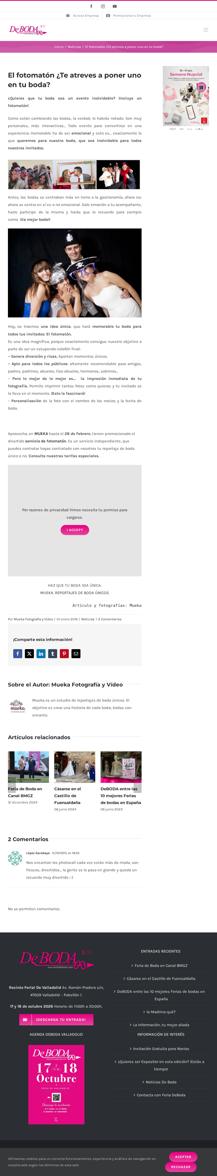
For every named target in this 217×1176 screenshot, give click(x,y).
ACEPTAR (183, 1157)
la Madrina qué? (161, 1011)
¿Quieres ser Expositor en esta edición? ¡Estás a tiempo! (161, 1065)
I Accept (75, 530)
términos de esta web (61, 1165)
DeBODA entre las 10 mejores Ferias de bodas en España (121, 795)
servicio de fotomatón (45, 441)
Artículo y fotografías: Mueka (107, 605)
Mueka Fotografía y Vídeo (33, 619)
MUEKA (41, 433)
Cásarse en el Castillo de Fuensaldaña (67, 795)
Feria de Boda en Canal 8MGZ (161, 965)
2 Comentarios (109, 619)
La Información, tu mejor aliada (161, 1024)
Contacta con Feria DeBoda (161, 1095)
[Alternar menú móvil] (206, 30)
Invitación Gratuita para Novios (161, 1048)
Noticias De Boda (161, 1082)
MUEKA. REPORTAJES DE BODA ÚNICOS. (75, 592)
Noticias (87, 619)
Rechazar (181, 1167)
